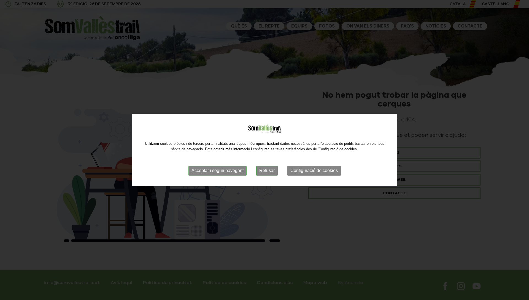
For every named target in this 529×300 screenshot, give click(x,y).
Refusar (267, 170)
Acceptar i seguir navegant (217, 170)
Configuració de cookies (314, 170)
